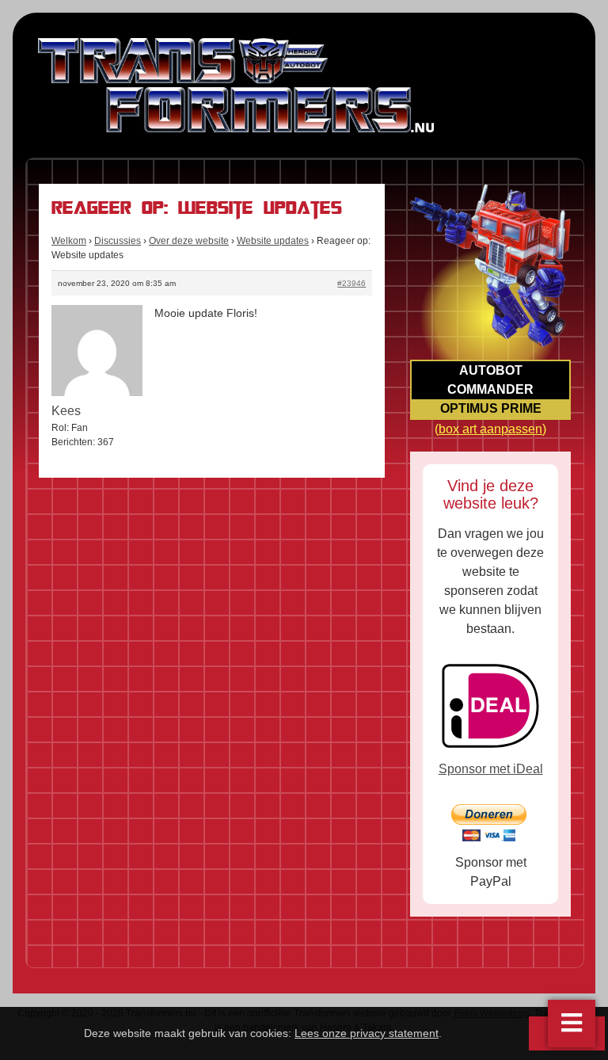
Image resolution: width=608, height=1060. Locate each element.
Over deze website (189, 240)
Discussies (117, 240)
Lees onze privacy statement (366, 1033)
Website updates (273, 240)
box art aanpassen (490, 429)
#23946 (351, 283)
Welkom (68, 240)
